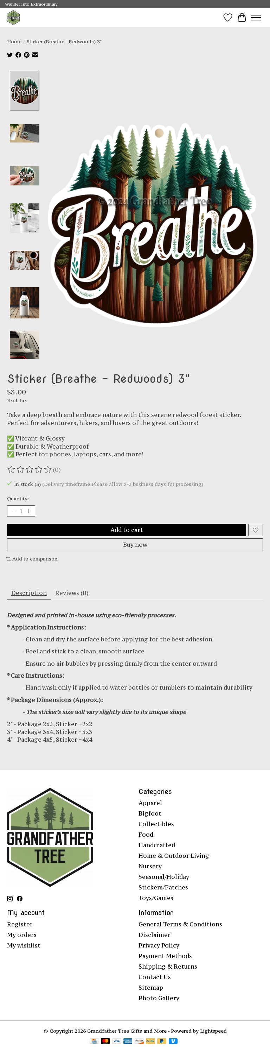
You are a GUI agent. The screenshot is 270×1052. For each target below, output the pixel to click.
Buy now (135, 545)
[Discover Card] (139, 1041)
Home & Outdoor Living (174, 856)
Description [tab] (29, 593)
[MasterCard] (105, 1041)
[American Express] (128, 1041)
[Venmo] (173, 1041)
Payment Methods (165, 956)
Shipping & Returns (168, 966)
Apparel (150, 803)
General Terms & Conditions (180, 924)
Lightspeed (213, 1031)
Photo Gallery (159, 998)
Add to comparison (35, 559)
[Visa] (116, 1041)
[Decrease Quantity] (13, 511)
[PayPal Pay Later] (161, 1041)
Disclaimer (155, 935)
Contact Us (155, 977)
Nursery (150, 866)
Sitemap (151, 987)
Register (20, 924)
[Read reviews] (30, 469)
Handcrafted (157, 845)
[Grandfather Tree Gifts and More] (13, 17)
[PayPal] (150, 1041)
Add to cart (126, 530)
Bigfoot (150, 813)
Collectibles (156, 824)
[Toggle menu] (256, 18)
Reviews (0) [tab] (72, 593)
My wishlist (23, 945)
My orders (22, 935)
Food (146, 834)
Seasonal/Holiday (164, 877)
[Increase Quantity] (28, 511)
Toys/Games (156, 898)
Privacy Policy (159, 945)
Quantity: (18, 498)
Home (14, 41)
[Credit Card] (94, 1041)
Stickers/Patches (163, 887)
